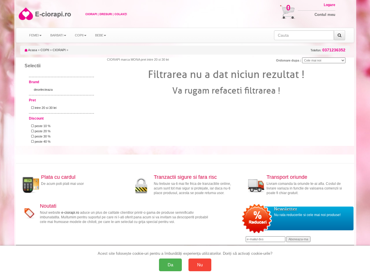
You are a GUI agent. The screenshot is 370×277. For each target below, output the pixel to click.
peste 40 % (42, 141)
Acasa (32, 50)
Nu (200, 264)
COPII (44, 50)
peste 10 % (42, 126)
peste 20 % (42, 131)
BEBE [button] (99, 35)
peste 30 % (42, 136)
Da (170, 264)
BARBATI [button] (56, 35)
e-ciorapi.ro (70, 213)
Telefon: (327, 50)
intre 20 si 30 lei (45, 107)
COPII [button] (79, 35)
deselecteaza (43, 89)
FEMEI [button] (34, 35)
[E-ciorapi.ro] (25, 14)
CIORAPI (59, 50)
